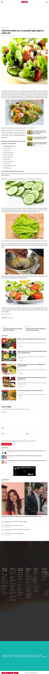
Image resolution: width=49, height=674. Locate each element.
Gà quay (20, 576)
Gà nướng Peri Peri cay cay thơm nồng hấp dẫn (14, 533)
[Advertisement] (24, 15)
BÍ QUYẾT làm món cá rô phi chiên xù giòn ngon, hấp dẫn (16, 521)
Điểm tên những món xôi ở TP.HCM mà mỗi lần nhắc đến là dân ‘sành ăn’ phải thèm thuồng (32, 352)
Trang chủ (3, 27)
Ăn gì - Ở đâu (5, 390)
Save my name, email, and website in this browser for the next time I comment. (19, 441)
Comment (4, 412)
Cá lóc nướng (5, 583)
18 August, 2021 (21, 340)
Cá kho (35, 579)
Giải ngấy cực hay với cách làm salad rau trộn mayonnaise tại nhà (40, 144)
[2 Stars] (3, 317)
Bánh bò (20, 594)
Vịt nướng (36, 585)
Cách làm (31, 655)
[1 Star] (2, 317)
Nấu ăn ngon (5, 656)
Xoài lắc (27, 572)
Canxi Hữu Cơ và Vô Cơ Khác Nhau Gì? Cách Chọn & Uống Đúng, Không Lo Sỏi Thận (24, 455)
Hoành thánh (20, 592)
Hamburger (4, 574)
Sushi (35, 583)
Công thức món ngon (35, 656)
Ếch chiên (4, 588)
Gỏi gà (19, 586)
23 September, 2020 (5, 35)
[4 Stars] (5, 317)
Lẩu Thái (20, 582)
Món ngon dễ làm (6, 655)
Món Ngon (25, 655)
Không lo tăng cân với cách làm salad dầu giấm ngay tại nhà (40, 137)
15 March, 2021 (20, 367)
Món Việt (7, 27)
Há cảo (3, 591)
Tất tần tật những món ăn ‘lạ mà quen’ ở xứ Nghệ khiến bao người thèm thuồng (31, 365)
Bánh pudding (5, 581)
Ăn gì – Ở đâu (38, 655)
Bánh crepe (28, 597)
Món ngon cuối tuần (17, 655)
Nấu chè (4, 579)
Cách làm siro (13, 600)
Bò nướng (36, 591)
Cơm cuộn (36, 581)
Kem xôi (27, 585)
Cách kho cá (36, 587)
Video (11, 656)
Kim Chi (3, 576)
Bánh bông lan (29, 593)
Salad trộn (36, 572)
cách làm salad (8, 313)
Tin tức (15, 656)
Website (27, 433)
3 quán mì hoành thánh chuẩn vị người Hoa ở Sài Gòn (30, 390)
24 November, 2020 (21, 392)
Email (3, 433)
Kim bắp (35, 589)
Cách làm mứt (13, 583)
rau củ (7, 143)
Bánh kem (20, 574)
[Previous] (36, 150)
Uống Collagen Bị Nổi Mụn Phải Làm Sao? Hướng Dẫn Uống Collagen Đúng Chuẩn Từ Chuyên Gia (26, 460)
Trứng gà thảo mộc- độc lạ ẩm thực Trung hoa (14, 525)
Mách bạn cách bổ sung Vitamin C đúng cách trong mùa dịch (31, 339)
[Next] (38, 150)
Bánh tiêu (28, 595)
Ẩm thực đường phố (24, 656)
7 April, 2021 (20, 354)
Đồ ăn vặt (44, 656)
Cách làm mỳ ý (13, 571)
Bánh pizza (20, 572)
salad (20, 135)
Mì (2, 572)
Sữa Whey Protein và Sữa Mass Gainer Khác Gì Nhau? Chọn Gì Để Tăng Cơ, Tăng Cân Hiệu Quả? (26, 450)
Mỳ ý (35, 574)
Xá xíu (19, 584)
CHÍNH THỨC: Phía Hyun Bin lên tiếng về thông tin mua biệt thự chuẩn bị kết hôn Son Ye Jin (21, 516)
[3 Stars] (4, 317)
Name (3, 428)
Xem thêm (21, 346)
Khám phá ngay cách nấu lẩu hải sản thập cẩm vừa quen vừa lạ (17, 529)
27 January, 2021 (21, 380)
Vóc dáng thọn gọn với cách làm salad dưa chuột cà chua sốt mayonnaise (39, 132)
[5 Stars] (6, 317)
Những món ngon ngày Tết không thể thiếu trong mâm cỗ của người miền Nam (31, 378)
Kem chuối (28, 587)
